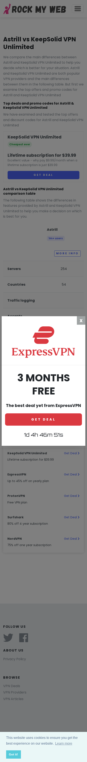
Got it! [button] (13, 754)
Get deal (43, 419)
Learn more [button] (63, 743)
